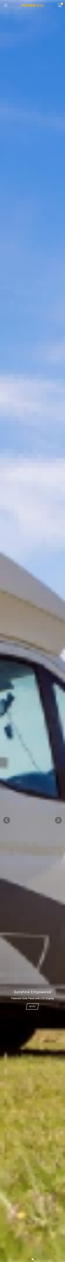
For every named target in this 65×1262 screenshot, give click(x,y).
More (32, 1007)
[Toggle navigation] (5, 5)
